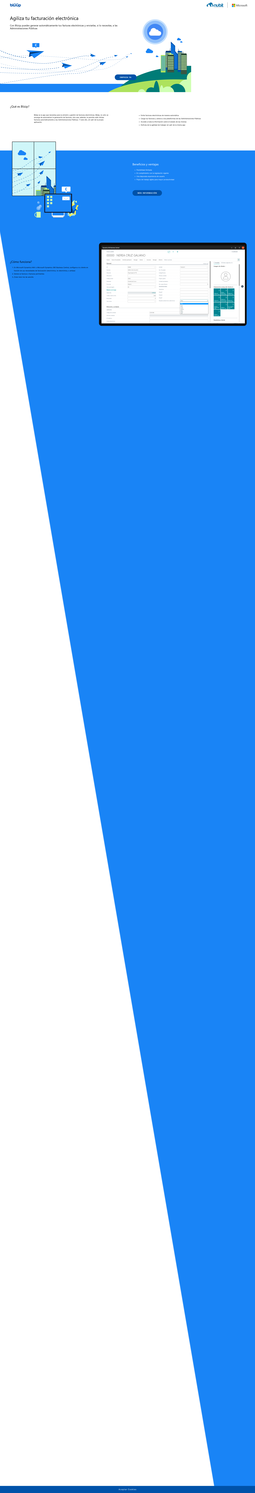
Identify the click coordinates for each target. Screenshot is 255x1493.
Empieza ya (125, 77)
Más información (147, 193)
